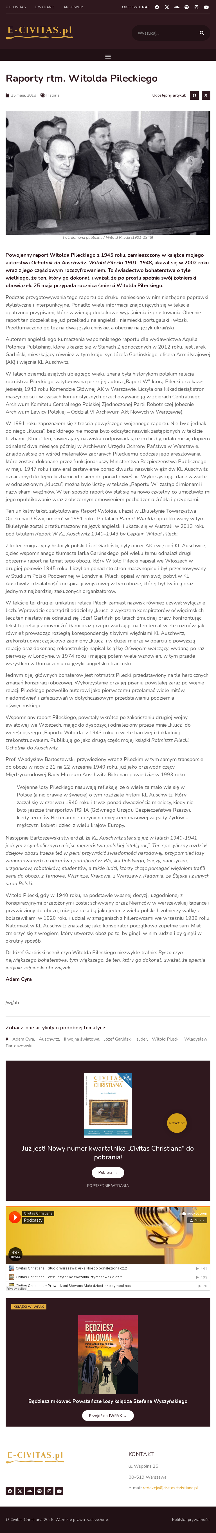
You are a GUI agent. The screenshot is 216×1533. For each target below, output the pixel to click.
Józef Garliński (118, 1039)
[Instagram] (196, 7)
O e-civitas (16, 7)
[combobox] (171, 33)
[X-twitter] (167, 7)
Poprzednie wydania (108, 1185)
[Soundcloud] (176, 7)
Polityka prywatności (191, 1519)
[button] (108, 56)
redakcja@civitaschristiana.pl (170, 1488)
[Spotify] (186, 7)
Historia (53, 95)
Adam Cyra (23, 1039)
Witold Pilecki (165, 1039)
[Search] (203, 33)
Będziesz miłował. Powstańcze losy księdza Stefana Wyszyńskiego (108, 1401)
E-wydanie (45, 7)
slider (141, 1039)
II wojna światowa (81, 1039)
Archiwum (74, 7)
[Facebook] (157, 7)
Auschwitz (49, 1039)
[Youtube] (206, 7)
